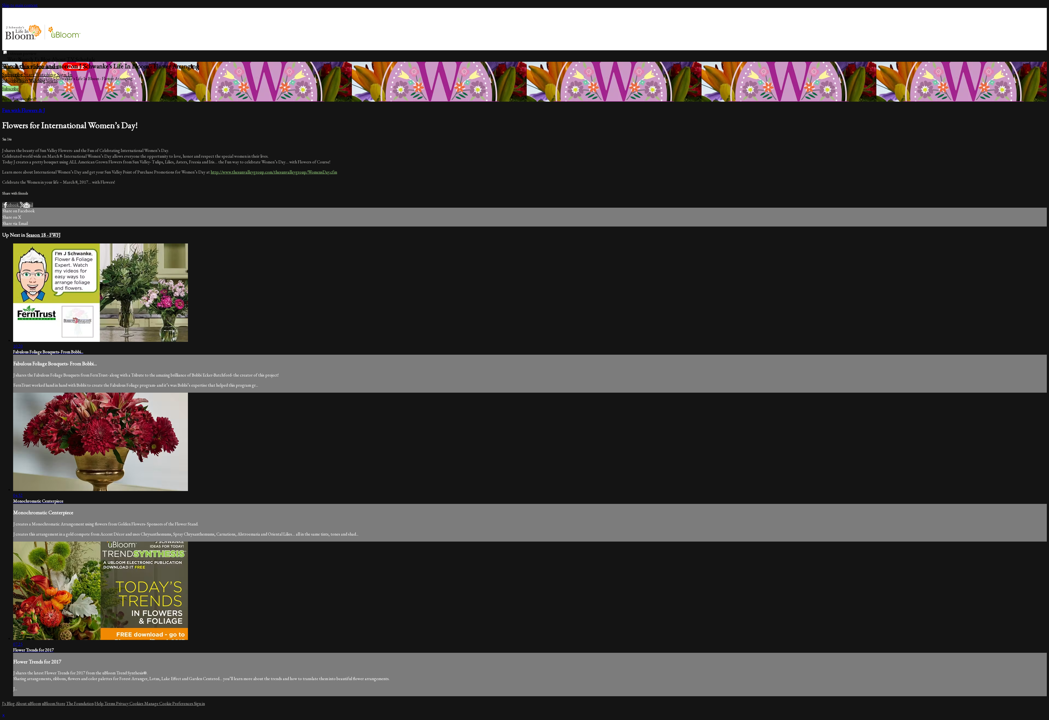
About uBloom (28, 703)
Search (26, 59)
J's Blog (42, 59)
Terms (110, 703)
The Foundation (80, 703)
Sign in (64, 74)
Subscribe (10, 89)
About (58, 59)
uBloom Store (53, 703)
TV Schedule (81, 59)
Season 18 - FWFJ (43, 234)
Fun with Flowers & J (23, 110)
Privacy (122, 703)
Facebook (11, 205)
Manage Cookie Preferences (169, 703)
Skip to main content (20, 5)
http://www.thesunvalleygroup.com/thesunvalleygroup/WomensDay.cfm (274, 172)
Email (28, 205)
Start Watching (40, 74)
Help (99, 703)
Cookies (136, 703)
